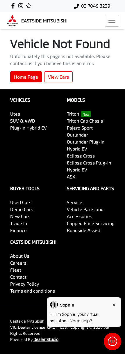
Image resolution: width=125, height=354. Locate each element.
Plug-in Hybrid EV (28, 127)
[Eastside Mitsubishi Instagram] (22, 5)
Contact (18, 276)
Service (74, 202)
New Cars (20, 216)
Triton (73, 113)
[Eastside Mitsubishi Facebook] (14, 5)
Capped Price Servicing (91, 223)
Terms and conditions (32, 290)
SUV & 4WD (22, 120)
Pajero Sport (80, 127)
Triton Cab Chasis (85, 120)
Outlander (77, 134)
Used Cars (20, 202)
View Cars (58, 76)
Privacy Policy (24, 283)
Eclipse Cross (81, 155)
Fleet (15, 269)
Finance (18, 230)
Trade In (18, 223)
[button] (112, 20)
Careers (18, 263)
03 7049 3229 (95, 5)
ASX (71, 176)
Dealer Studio (45, 339)
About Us (19, 256)
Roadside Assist (83, 230)
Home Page (26, 76)
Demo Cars (21, 209)
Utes (15, 113)
